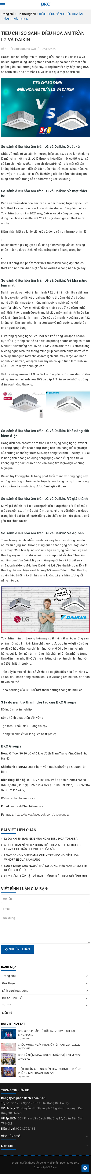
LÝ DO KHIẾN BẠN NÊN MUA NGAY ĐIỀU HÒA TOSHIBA (40, 838)
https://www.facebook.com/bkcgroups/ (42, 814)
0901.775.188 (25, 1128)
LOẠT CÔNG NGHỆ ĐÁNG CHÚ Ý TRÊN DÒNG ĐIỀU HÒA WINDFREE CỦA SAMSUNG (41, 857)
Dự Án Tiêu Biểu (12, 998)
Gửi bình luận (19, 949)
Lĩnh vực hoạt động (15, 990)
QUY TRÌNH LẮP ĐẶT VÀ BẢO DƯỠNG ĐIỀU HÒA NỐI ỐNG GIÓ (45, 876)
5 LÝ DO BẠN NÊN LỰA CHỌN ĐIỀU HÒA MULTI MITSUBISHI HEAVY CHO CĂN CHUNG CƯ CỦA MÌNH (43, 847)
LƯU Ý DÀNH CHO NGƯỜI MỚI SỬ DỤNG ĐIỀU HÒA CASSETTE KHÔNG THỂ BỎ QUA (45, 868)
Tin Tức (7, 1005)
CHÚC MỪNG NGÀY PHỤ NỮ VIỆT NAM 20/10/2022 (49, 1044)
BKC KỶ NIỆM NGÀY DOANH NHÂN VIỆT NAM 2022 (49, 1055)
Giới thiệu (8, 983)
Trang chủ (9, 976)
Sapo (54, 1167)
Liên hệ (7, 1012)
